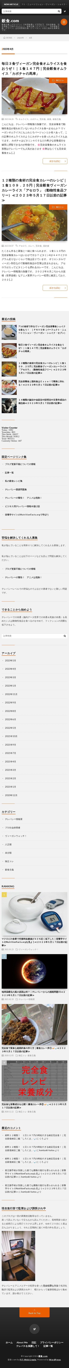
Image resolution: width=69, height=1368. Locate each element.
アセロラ (23, 246)
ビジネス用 (10, 506)
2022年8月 (10, 711)
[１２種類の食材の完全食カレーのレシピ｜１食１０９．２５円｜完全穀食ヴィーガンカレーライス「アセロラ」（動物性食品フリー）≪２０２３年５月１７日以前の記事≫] (9, 369)
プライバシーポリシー (51, 1342)
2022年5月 (10, 728)
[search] (58, 11)
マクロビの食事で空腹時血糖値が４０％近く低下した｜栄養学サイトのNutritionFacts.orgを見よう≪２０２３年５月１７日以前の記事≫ (34, 942)
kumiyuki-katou (46, 1150)
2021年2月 (10, 778)
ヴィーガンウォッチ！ (16, 836)
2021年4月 (10, 761)
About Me (22, 1342)
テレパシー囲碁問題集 (16, 489)
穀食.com (10, 21)
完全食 (43, 119)
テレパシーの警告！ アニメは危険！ (23, 497)
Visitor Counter (9, 428)
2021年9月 (10, 744)
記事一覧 (9, 472)
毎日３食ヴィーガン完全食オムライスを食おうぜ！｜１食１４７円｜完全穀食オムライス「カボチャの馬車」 (34, 68)
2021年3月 (10, 770)
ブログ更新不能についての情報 (20, 464)
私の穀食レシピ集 (13, 481)
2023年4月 (10, 668)
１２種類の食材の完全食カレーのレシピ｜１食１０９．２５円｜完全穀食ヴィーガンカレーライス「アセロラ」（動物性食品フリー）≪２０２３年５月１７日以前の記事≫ (34, 190)
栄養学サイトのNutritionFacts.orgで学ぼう (27, 514)
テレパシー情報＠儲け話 (28, 506)
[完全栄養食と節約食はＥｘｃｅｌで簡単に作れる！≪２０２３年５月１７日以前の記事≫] (9, 387)
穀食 (49, 119)
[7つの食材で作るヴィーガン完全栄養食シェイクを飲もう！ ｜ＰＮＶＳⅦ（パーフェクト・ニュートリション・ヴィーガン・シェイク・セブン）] (9, 332)
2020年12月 (11, 795)
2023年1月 (10, 685)
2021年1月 (10, 786)
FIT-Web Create (28, 1359)
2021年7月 (10, 753)
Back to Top (35, 1313)
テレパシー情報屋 (13, 819)
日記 (33, 1342)
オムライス (24, 119)
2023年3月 (10, 677)
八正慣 (8, 844)
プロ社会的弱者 (12, 827)
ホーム (9, 1342)
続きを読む (55, 161)
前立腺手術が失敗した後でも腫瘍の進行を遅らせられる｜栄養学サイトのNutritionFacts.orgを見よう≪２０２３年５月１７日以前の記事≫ (35, 1173)
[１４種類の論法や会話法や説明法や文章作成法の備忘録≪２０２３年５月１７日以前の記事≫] (9, 405)
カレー (31, 246)
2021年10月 (11, 736)
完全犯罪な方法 (50, 1285)
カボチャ (34, 119)
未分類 (8, 852)
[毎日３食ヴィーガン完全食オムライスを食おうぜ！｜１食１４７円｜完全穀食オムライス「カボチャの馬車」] (9, 350)
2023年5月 (10, 660)
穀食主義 (57, 119)
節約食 (46, 246)
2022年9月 (10, 702)
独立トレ (60, 80)
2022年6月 (10, 719)
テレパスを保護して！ (28, 1345)
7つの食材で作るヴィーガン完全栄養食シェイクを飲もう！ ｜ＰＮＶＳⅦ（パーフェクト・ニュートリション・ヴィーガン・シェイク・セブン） (42, 329)
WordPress (55, 1359)
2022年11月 (11, 694)
